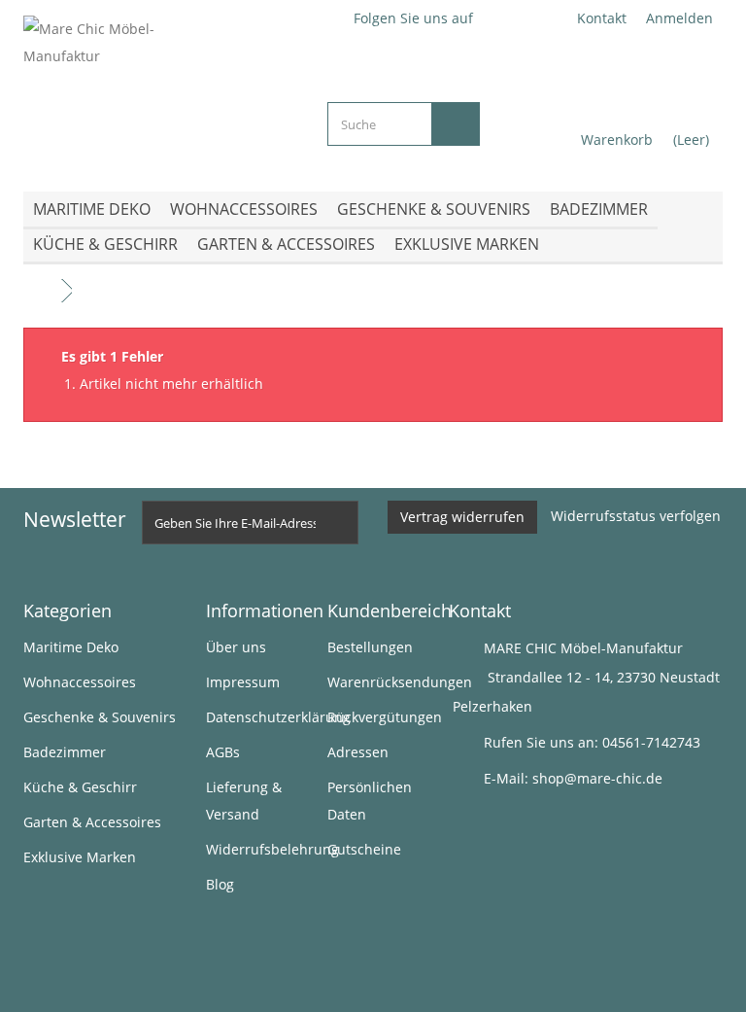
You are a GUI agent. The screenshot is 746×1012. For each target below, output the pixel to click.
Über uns (236, 647)
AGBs (223, 752)
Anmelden (679, 18)
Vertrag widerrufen (462, 516)
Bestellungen (370, 647)
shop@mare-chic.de (597, 778)
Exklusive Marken (466, 244)
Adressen (358, 752)
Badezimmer (599, 209)
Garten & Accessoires (286, 244)
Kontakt (602, 18)
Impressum (243, 682)
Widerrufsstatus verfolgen (636, 515)
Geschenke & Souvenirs (433, 209)
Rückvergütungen (384, 717)
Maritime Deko (92, 209)
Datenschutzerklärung (278, 717)
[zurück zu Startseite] (42, 291)
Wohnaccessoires (244, 209)
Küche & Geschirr (105, 244)
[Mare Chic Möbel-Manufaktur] (160, 88)
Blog (220, 884)
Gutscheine (364, 849)
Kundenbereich (389, 610)
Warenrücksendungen (399, 682)
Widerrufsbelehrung (272, 849)
